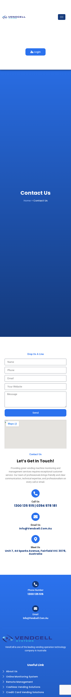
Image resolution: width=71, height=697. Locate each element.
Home (27, 200)
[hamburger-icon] (61, 17)
